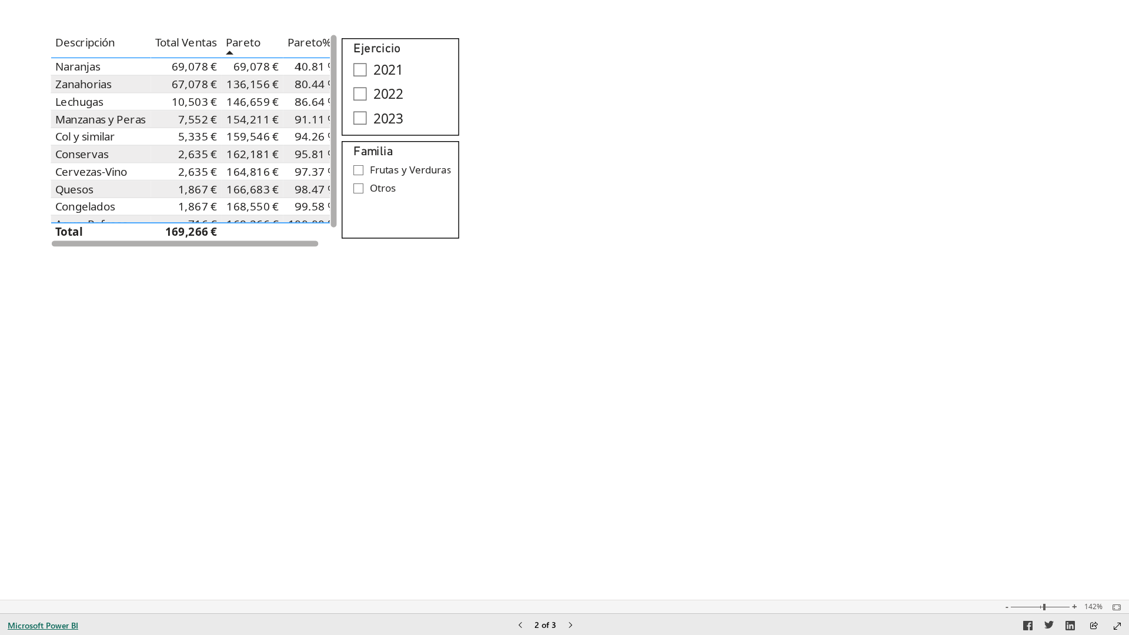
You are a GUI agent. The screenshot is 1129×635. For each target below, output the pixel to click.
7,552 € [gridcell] (198, 119)
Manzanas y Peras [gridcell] (100, 119)
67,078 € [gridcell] (195, 84)
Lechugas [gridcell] (79, 101)
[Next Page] (570, 626)
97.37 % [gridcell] (316, 171)
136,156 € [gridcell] (253, 84)
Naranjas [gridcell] (77, 67)
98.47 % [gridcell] (316, 189)
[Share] (1093, 626)
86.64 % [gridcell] (316, 101)
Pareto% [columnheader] (310, 43)
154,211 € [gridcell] (253, 119)
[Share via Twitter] (1049, 627)
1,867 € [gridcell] (198, 189)
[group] (194, 140)
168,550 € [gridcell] (253, 207)
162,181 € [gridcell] (253, 153)
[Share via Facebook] (1028, 627)
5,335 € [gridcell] (198, 137)
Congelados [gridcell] (85, 207)
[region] (564, 300)
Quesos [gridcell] (74, 189)
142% (1093, 606)
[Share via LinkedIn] (1070, 627)
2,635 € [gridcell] (198, 153)
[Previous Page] (520, 626)
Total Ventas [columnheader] (186, 43)
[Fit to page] (1113, 607)
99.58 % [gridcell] (316, 207)
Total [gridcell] (69, 231)
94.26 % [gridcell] (316, 137)
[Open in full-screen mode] (1117, 626)
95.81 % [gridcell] (316, 153)
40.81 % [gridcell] (316, 67)
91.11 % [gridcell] (316, 119)
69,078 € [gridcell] (195, 67)
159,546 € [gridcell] (253, 137)
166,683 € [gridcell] (253, 189)
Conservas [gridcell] (82, 153)
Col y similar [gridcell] (85, 137)
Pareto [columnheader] (243, 43)
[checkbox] (400, 70)
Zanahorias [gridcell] (83, 84)
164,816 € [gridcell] (253, 171)
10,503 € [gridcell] (195, 101)
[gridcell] (252, 231)
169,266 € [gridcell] (191, 231)
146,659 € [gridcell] (253, 101)
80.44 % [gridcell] (316, 84)
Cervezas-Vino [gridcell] (91, 171)
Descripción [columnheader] (85, 43)
